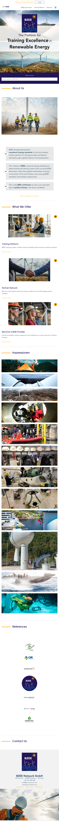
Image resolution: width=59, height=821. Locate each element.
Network (49, 7)
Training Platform (39, 7)
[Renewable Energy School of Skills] (29, 658)
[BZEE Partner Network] (29, 259)
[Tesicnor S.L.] (29, 708)
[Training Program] (29, 215)
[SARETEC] (29, 719)
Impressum (20, 787)
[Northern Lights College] (29, 668)
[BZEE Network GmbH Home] (6, 6)
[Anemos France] (29, 647)
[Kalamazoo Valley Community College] (29, 698)
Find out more (6, 252)
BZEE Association (26, 7)
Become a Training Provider (24, 2)
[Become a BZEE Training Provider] (29, 303)
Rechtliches (38, 787)
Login (39, 2)
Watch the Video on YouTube (29, 196)
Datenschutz (29, 787)
